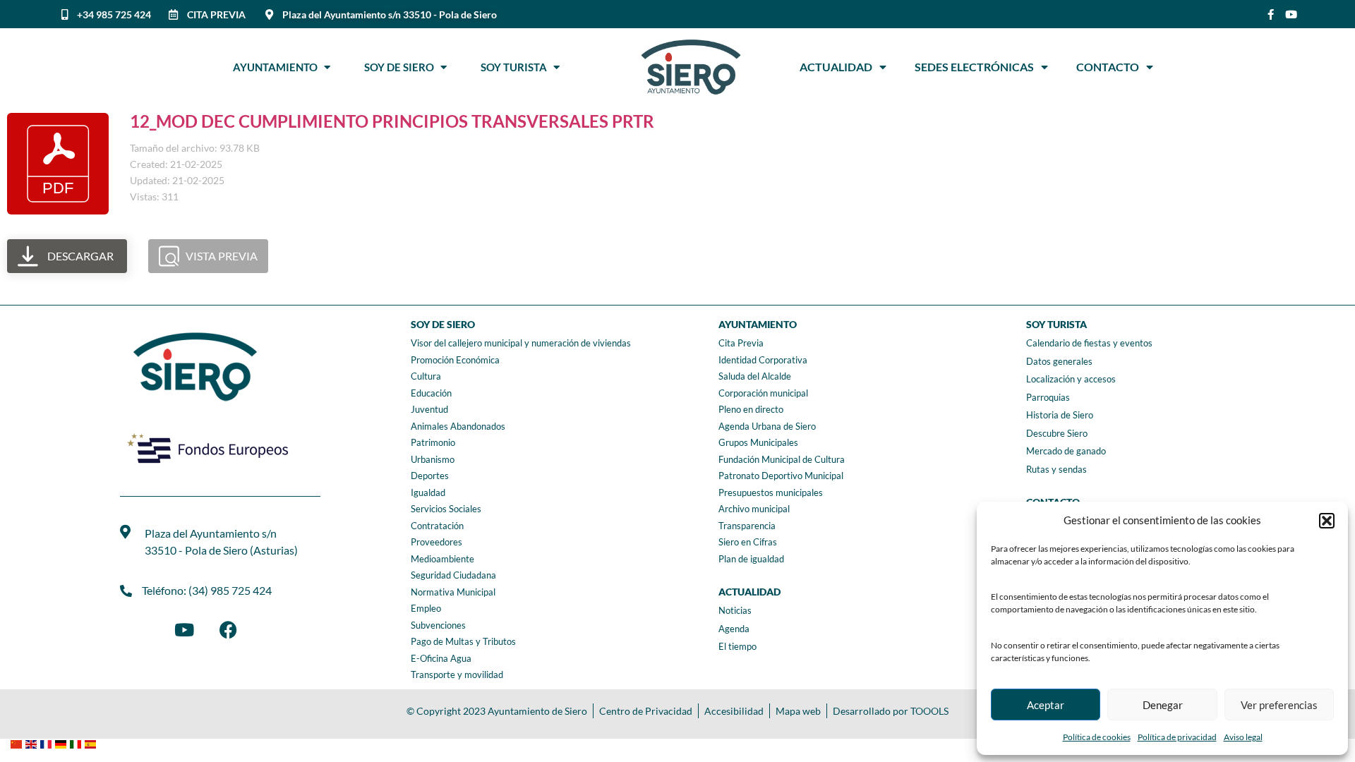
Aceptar (1045, 704)
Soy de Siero (402, 67)
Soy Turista (517, 67)
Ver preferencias (1279, 704)
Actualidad (836, 66)
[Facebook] (228, 629)
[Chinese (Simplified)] (18, 742)
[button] (1327, 521)
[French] (47, 742)
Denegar (1163, 704)
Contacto (1107, 66)
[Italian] (77, 742)
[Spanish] (92, 742)
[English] (32, 742)
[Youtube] (1291, 14)
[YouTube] (184, 629)
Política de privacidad (1177, 737)
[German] (62, 742)
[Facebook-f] (1270, 14)
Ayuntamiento (278, 67)
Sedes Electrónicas (974, 66)
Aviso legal (1243, 737)
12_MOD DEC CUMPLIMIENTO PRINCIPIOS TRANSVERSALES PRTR (392, 121)
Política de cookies (1097, 737)
